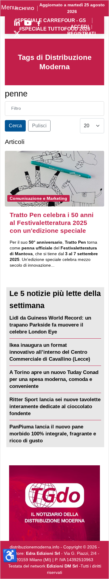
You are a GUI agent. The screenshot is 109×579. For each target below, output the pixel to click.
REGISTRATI (81, 33)
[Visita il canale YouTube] (27, 23)
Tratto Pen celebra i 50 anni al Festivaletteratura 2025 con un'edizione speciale (52, 222)
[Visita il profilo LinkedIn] (17, 23)
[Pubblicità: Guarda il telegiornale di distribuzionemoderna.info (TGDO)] (54, 503)
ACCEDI (80, 26)
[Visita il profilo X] (17, 33)
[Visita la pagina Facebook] (38, 23)
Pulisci (39, 125)
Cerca (15, 125)
